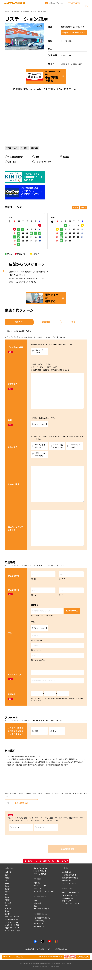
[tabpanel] (24, 36)
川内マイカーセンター (12, 928)
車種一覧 (37, 883)
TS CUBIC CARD (67, 898)
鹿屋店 (7, 897)
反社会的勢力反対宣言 (70, 878)
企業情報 (65, 868)
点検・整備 (37, 903)
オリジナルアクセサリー (42, 909)
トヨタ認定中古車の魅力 (42, 918)
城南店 (7, 878)
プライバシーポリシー (70, 883)
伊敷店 (7, 883)
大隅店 (7, 900)
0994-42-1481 (66, 41)
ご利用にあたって (61, 949)
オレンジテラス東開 (41, 868)
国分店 (7, 891)
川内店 (7, 905)
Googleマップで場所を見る (72, 32)
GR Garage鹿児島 (40, 874)
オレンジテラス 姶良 (12, 930)
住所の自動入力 (72, 610)
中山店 (7, 886)
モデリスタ (37, 888)
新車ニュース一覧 (40, 885)
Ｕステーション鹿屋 (12, 925)
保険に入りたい (67, 901)
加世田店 (8, 908)
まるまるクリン (39, 923)
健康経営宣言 (67, 880)
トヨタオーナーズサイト (70, 904)
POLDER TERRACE (40, 871)
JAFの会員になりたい (69, 895)
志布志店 (8, 903)
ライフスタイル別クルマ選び (44, 891)
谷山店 (7, 880)
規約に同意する (21, 803)
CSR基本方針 (66, 872)
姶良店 (7, 889)
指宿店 (7, 911)
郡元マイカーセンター (12, 916)
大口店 (7, 894)
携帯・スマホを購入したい (71, 892)
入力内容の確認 (67, 849)
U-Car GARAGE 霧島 (12, 919)
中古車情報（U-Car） (41, 914)
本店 (6, 875)
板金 (35, 906)
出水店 (7, 914)
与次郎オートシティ (12, 922)
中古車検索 (37, 926)
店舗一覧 (8, 872)
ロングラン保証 (39, 921)
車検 (35, 900)
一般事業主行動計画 (69, 875)
